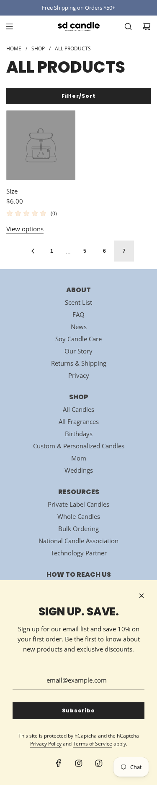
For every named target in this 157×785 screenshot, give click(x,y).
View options (25, 229)
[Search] (128, 26)
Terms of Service (92, 743)
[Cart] (146, 26)
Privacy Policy (46, 743)
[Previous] (32, 251)
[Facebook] (58, 763)
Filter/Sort (78, 95)
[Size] (40, 145)
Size (12, 191)
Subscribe (78, 710)
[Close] (141, 595)
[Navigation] (9, 26)
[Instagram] (78, 763)
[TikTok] (99, 763)
